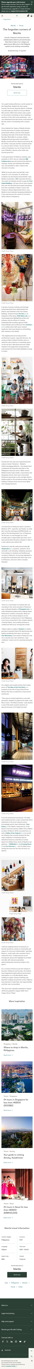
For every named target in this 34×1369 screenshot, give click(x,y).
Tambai (21, 629)
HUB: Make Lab (22, 316)
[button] (32, 1360)
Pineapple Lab (24, 609)
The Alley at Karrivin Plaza (16, 687)
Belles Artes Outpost (13, 833)
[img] (32, 2)
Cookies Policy (10, 1366)
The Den (21, 314)
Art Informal (10, 846)
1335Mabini (13, 844)
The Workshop (7, 635)
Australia (8, 1350)
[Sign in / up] (31, 16)
